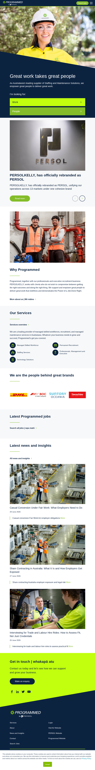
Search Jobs (15, 744)
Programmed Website (56, 738)
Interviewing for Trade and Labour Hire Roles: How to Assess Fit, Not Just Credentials (45, 634)
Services (13, 723)
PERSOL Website (55, 733)
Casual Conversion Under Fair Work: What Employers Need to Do (46, 507)
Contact (13, 738)
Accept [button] (47, 764)
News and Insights (17, 733)
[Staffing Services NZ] (12, 3)
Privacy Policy (86, 758)
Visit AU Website (54, 728)
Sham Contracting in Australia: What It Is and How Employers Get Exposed (46, 570)
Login (50, 723)
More (62, 518)
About (12, 728)
